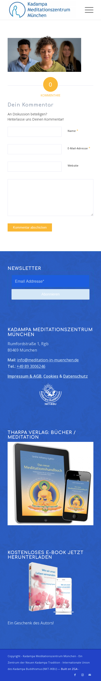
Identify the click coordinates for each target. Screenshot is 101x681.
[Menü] (86, 10)
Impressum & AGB (24, 376)
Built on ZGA (69, 669)
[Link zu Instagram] (82, 675)
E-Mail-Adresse (79, 148)
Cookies (50, 376)
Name (73, 130)
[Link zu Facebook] (75, 675)
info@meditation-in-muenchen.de (48, 360)
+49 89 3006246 (31, 366)
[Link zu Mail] (89, 675)
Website (73, 165)
